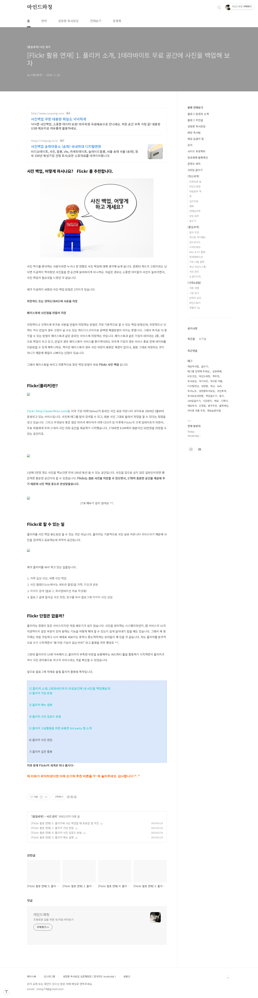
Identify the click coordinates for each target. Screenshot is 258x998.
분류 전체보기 (195, 107)
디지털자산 (193, 386)
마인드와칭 (39, 7)
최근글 (191, 339)
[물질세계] (37, 816)
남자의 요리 (195, 298)
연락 (44, 21)
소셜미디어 (195, 276)
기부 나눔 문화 (196, 262)
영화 (191, 206)
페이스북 (31, 976)
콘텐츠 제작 (194, 164)
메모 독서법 (194, 132)
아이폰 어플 (216, 381)
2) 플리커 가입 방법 (40, 693)
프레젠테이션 (196, 257)
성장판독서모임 (207, 391)
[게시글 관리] (46, 797)
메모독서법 (193, 366)
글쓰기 (192, 221)
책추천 (215, 376)
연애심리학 (195, 211)
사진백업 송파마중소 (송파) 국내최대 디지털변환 (66, 146)
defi (219, 386)
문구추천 (212, 405)
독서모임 (192, 381)
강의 (190, 145)
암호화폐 (217, 371)
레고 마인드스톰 (197, 266)
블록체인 (223, 405)
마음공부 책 (195, 191)
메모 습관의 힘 (196, 139)
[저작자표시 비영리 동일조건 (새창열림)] (71, 796)
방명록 (117, 21)
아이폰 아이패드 (197, 237)
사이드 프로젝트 (196, 151)
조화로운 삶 (195, 181)
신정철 (202, 405)
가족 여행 (194, 288)
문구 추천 (194, 232)
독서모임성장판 (195, 396)
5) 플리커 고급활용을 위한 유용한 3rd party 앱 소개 (60, 728)
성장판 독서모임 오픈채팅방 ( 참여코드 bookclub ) (89, 976)
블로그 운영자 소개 (198, 114)
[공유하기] (41, 797)
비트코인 (192, 376)
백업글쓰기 (211, 396)
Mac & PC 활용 (197, 252)
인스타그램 (191, 449)
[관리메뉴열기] (6, 991)
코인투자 (221, 391)
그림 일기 (194, 293)
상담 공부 (194, 216)
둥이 (221, 396)
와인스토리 (195, 303)
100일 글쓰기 (195, 170)
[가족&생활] (194, 283)
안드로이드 (195, 242)
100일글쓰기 (194, 401)
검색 (219, 7)
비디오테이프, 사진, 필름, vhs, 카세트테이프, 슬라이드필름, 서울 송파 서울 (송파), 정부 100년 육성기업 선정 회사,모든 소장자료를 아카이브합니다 (84, 153)
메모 (216, 401)
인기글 (202, 339)
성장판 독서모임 (68, 21)
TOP (228, 978)
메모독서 (192, 405)
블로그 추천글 (195, 120)
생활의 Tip (194, 307)
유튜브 (127, 976)
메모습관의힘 (214, 410)
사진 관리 (51, 816)
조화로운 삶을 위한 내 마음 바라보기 (53, 919)
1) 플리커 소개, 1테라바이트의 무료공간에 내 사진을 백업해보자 (69, 688)
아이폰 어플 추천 (196, 410)
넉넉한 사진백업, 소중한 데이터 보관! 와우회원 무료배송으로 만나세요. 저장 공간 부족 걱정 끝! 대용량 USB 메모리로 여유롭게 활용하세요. (95, 126)
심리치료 (193, 201)
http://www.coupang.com (47, 113)
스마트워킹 (195, 247)
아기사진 (203, 381)
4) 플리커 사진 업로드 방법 (45, 716)
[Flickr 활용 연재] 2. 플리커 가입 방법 (52, 828)
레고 (212, 386)
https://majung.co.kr (44, 140)
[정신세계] (193, 176)
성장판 (204, 386)
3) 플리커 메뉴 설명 (40, 705)
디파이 (224, 401)
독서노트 (192, 391)
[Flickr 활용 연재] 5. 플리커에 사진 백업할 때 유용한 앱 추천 (65, 823)
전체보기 (95, 21)
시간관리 (207, 401)
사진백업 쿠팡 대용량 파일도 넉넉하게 (58, 119)
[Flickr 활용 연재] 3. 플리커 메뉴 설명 (52, 837)
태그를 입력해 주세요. (199, 371)
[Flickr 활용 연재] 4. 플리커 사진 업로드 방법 (56, 832)
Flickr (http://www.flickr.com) (47, 411)
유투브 (199, 449)
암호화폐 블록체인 (198, 157)
